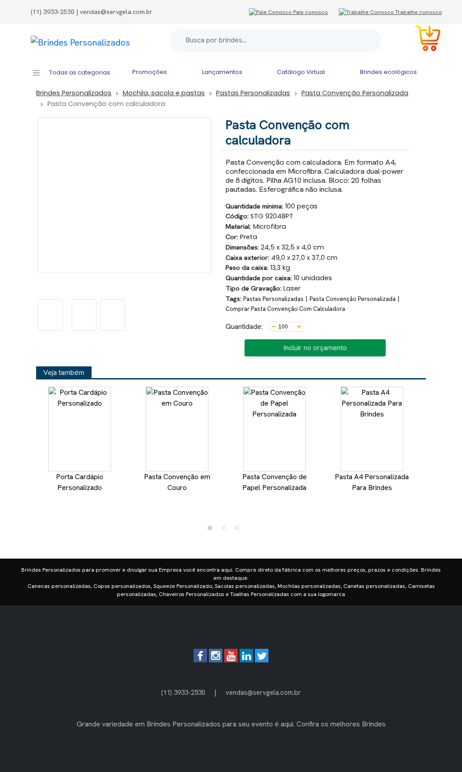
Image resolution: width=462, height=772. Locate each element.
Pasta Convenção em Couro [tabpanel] (177, 482)
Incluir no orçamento (315, 347)
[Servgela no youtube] (231, 660)
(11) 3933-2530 (183, 692)
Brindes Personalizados (73, 92)
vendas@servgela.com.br (263, 692)
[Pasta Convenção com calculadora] (50, 315)
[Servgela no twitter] (261, 660)
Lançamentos (222, 72)
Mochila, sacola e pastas (164, 92)
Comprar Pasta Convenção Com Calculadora (285, 309)
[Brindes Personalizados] (80, 39)
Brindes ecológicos (388, 72)
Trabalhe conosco (418, 12)
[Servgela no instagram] (215, 660)
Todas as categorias (79, 72)
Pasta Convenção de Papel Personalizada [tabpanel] (274, 482)
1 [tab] (212, 530)
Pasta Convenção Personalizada (354, 92)
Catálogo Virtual (301, 72)
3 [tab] (239, 530)
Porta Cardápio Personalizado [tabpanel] (79, 482)
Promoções (149, 72)
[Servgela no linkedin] (246, 660)
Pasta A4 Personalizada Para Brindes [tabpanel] (372, 482)
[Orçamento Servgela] (422, 40)
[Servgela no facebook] (200, 660)
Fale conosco (310, 12)
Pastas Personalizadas (253, 92)
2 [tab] (225, 530)
